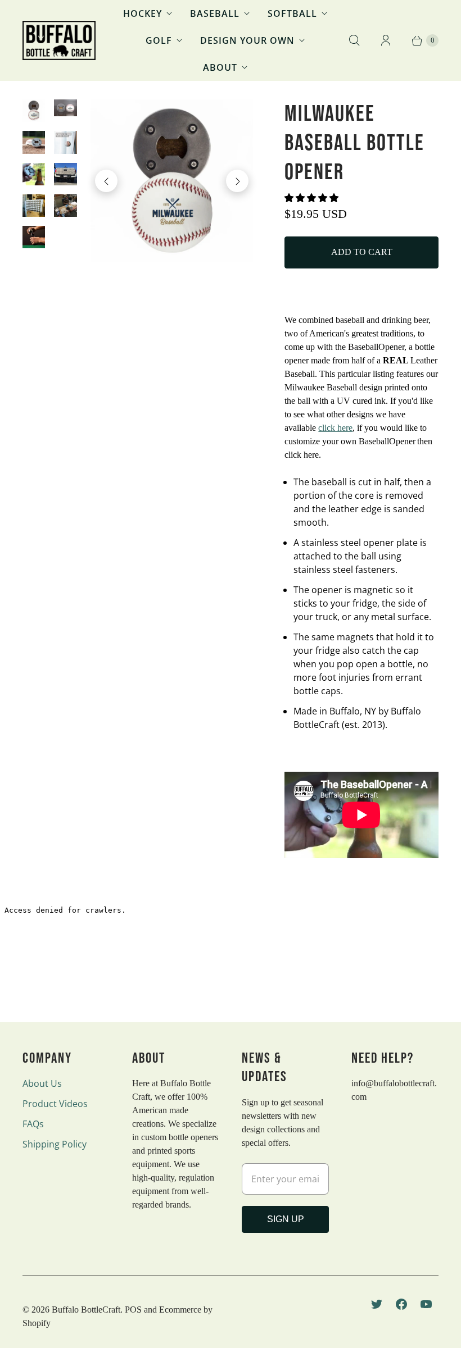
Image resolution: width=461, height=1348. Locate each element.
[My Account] (385, 40)
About (220, 67)
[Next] (237, 181)
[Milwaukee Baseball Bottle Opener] (172, 180)
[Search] (354, 40)
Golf (159, 40)
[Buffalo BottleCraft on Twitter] (376, 1304)
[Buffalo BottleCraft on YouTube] (426, 1304)
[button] (312, 198)
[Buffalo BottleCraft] (59, 40)
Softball (292, 13)
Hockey (142, 13)
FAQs (33, 1124)
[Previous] (106, 181)
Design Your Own (247, 40)
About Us (42, 1083)
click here (335, 427)
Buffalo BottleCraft (86, 1309)
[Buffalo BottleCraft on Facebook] (401, 1304)
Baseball (214, 13)
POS (133, 1309)
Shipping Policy (54, 1144)
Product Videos (55, 1103)
